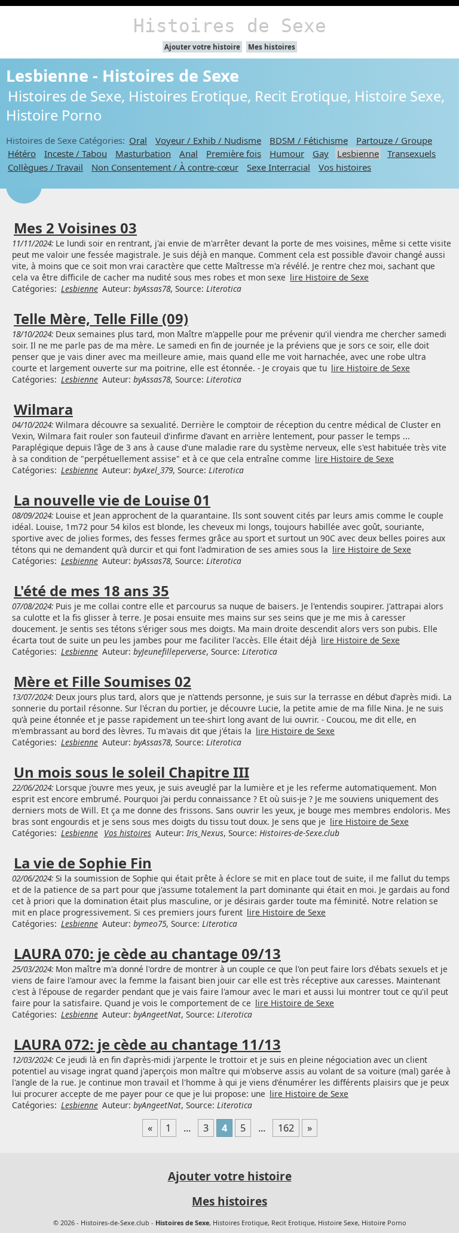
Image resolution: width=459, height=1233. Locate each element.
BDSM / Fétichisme (309, 140)
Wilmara (43, 409)
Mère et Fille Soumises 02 (102, 681)
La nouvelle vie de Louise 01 (112, 500)
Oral (138, 140)
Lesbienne (358, 153)
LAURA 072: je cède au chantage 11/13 (147, 1044)
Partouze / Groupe (394, 140)
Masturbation (143, 153)
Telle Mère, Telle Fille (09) (101, 318)
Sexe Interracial (278, 167)
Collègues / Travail (45, 167)
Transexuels (411, 153)
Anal (188, 153)
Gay (321, 153)
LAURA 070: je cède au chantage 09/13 (147, 953)
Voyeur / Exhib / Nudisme (208, 140)
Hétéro (22, 153)
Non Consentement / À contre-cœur (164, 167)
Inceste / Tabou (75, 153)
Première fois (233, 153)
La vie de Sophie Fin (83, 863)
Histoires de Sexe (229, 25)
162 (286, 1128)
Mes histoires (271, 46)
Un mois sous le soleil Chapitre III (131, 772)
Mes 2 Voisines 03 (75, 228)
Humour (287, 153)
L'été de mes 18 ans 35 (91, 590)
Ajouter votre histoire (202, 46)
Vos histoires (345, 167)
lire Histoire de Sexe (329, 277)
